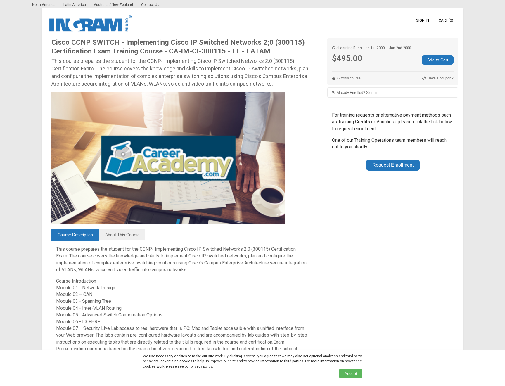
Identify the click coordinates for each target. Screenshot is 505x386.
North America (44, 5)
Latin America (75, 5)
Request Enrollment (393, 164)
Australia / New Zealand (113, 5)
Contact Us (150, 5)
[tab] (75, 235)
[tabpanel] (182, 302)
